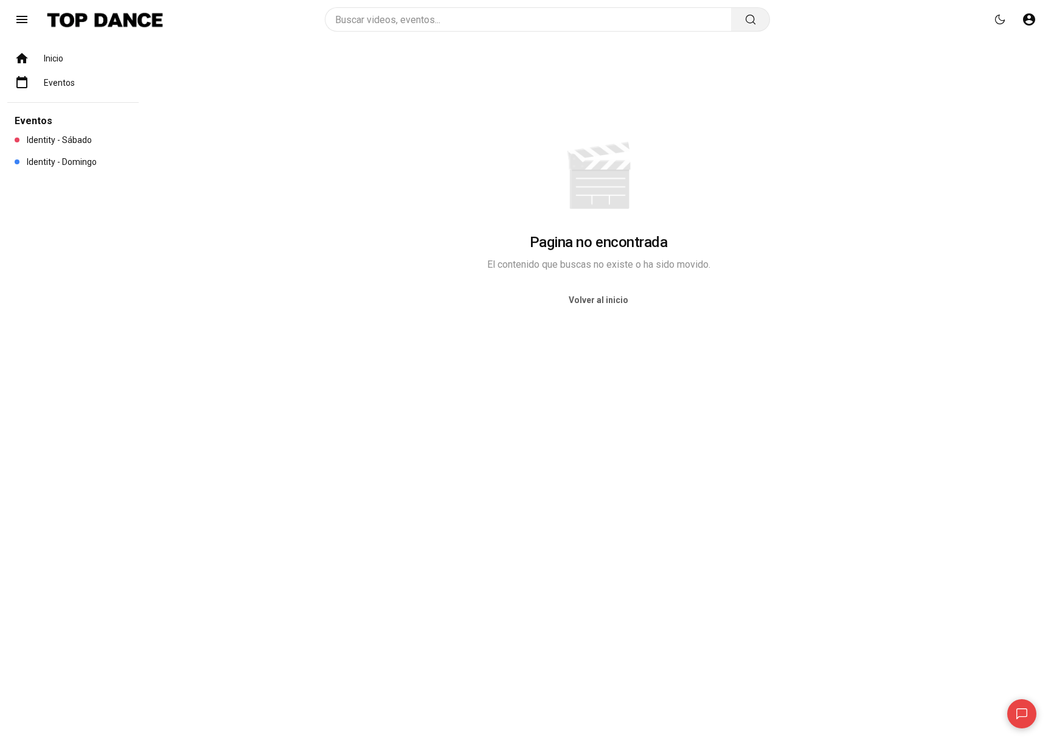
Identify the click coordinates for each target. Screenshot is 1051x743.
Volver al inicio (598, 300)
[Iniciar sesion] (1029, 19)
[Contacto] (1021, 713)
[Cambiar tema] (1000, 19)
